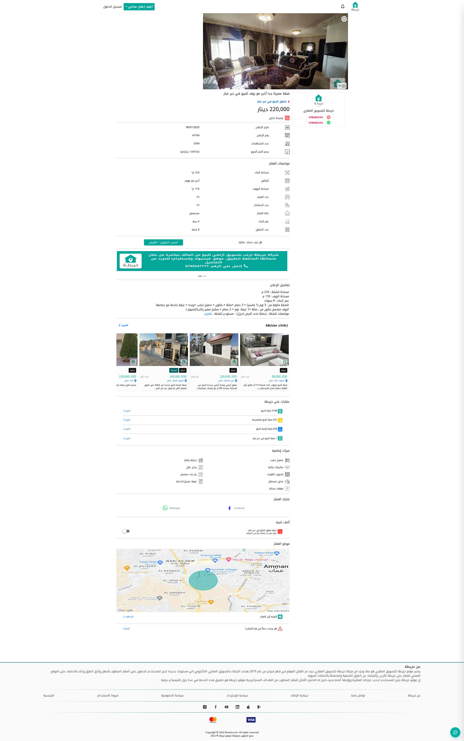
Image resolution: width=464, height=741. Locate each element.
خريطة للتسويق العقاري (318, 110)
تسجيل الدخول (112, 6)
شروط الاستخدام (107, 695)
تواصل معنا (358, 695)
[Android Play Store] (259, 707)
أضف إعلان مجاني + (139, 6)
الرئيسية (49, 695)
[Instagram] (205, 707)
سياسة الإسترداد (237, 695)
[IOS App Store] (248, 707)
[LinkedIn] (237, 707)
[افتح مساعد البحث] (455, 732)
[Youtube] (226, 707)
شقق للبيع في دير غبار (271, 101)
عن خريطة (414, 695)
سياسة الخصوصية (172, 695)
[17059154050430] (202, 261)
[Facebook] (216, 707)
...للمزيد (208, 314)
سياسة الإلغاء (299, 695)
